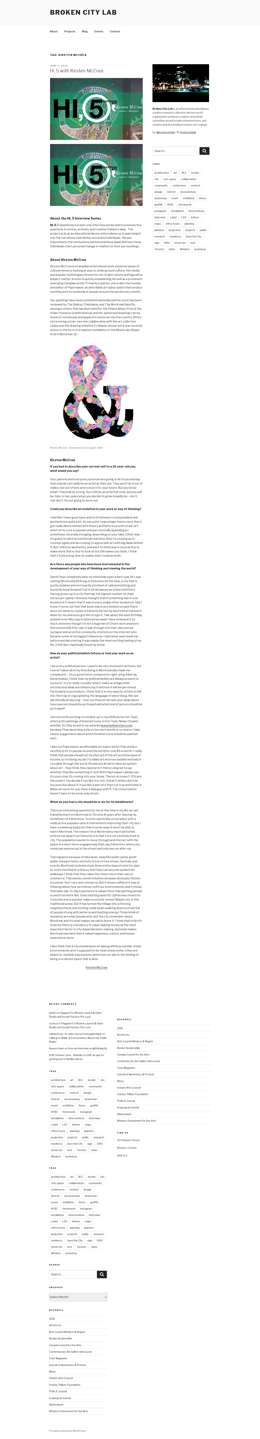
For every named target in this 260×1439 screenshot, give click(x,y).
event (174, 198)
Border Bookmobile (60, 1338)
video (172, 249)
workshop (200, 249)
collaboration (188, 179)
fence (202, 198)
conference (179, 185)
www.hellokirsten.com (116, 725)
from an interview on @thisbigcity (87, 1048)
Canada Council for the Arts (65, 1345)
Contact (115, 31)
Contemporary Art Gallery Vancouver (70, 1351)
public (203, 230)
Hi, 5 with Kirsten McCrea (76, 70)
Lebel (173, 217)
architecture (161, 172)
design (158, 191)
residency (175, 236)
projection (175, 230)
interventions (196, 210)
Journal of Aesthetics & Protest (67, 1364)
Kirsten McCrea (96, 967)
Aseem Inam (56, 1048)
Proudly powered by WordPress (67, 1430)
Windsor (185, 249)
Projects (69, 31)
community (161, 185)
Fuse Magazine (58, 1358)
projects (190, 230)
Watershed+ (56, 1404)
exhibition (189, 198)
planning (189, 223)
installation (177, 210)
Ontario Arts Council (61, 1378)
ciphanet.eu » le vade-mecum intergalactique (75, 1033)
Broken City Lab (83, 12)
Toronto (159, 249)
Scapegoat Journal (60, 1398)
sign (156, 242)
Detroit (171, 191)
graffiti (158, 204)
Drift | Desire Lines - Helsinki (65, 1055)
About (54, 31)
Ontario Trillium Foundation (64, 1384)
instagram (160, 210)
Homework (185, 204)
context (195, 185)
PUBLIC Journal (58, 1391)
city (156, 179)
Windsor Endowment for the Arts (68, 1411)
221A (52, 1318)
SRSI (167, 242)
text (192, 242)
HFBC (170, 204)
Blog (85, 31)
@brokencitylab (166, 132)
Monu (52, 1371)
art (175, 172)
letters (195, 217)
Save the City (193, 236)
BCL (184, 172)
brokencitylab (188, 132)
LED (183, 217)
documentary (188, 191)
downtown (160, 198)
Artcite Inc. (55, 1325)
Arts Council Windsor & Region (67, 1331)
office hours (173, 223)
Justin (52, 1012)
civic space (169, 179)
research (159, 236)
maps (157, 223)
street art (180, 242)
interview (159, 217)
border (195, 172)
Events (98, 31)
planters (159, 230)
